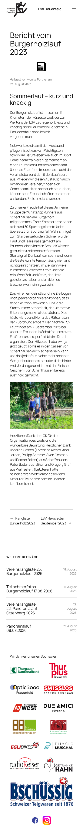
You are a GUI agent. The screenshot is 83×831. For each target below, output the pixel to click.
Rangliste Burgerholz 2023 (22, 521)
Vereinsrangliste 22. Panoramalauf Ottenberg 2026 (21, 608)
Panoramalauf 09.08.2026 (18, 628)
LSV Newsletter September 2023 (53, 521)
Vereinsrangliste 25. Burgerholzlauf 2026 (24, 571)
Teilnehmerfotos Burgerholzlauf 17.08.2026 (29, 589)
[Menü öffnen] (74, 9)
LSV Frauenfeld (49, 9)
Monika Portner (37, 79)
